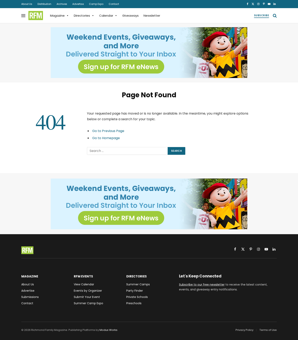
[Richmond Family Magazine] (35, 15)
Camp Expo (96, 4)
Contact (114, 4)
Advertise (78, 4)
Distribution (44, 4)
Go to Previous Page (108, 131)
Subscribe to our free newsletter (202, 285)
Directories (82, 15)
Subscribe (261, 15)
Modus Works (108, 330)
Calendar (106, 15)
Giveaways (130, 15)
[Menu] (23, 15)
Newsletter (152, 15)
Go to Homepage (106, 138)
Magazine (57, 15)
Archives (62, 4)
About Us (26, 4)
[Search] (274, 15)
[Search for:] (127, 151)
